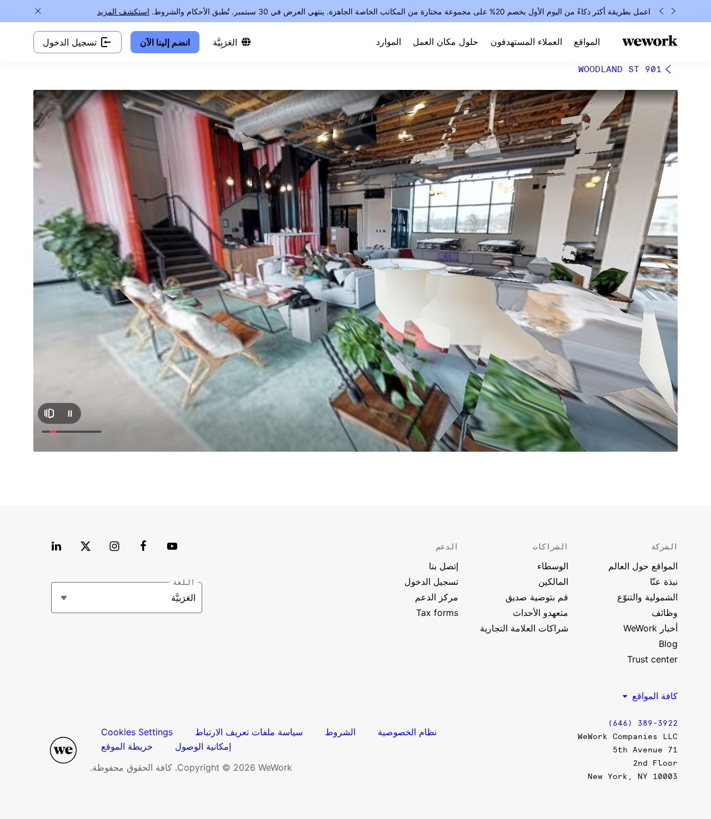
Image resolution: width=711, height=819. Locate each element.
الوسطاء (552, 566)
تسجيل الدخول (431, 581)
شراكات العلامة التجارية (524, 628)
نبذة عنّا (664, 581)
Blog (668, 643)
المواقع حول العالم (643, 566)
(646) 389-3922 (643, 723)
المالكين (553, 581)
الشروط (340, 731)
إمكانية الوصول (203, 746)
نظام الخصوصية (407, 731)
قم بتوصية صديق (536, 597)
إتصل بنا (443, 566)
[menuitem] (587, 42)
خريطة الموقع (127, 746)
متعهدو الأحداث (540, 612)
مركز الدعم (436, 597)
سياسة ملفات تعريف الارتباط (249, 731)
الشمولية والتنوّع (647, 597)
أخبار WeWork (650, 628)
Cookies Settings (137, 731)
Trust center (652, 659)
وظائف (665, 612)
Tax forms (437, 612)
